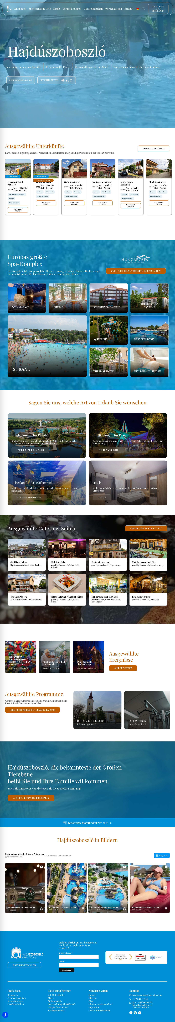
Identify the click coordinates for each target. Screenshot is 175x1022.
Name (61, 961)
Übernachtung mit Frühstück (61, 1004)
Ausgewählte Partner (58, 1007)
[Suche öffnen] (144, 9)
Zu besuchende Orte (40, 8)
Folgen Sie (163, 855)
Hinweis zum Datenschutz (100, 1004)
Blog (91, 1001)
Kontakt (129, 8)
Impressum (94, 1007)
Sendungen (20, 8)
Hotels (56, 8)
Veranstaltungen (72, 8)
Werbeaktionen (113, 8)
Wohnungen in (55, 1001)
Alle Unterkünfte (56, 995)
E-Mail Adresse (66, 953)
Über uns (93, 998)
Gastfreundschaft (93, 8)
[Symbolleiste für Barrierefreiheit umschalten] (5, 1014)
